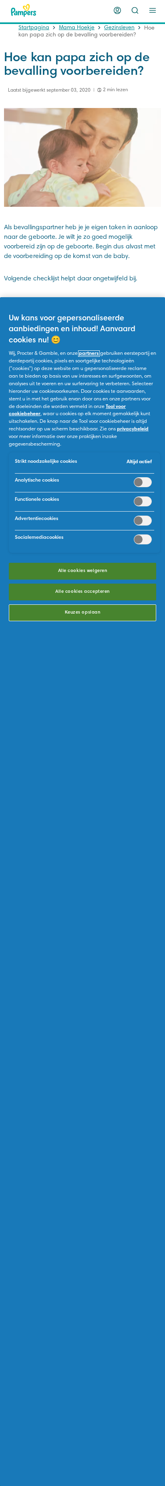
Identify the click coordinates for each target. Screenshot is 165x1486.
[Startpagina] (24, 10)
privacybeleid (133, 429)
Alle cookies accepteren (82, 592)
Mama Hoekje (77, 28)
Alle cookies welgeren (82, 571)
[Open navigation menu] (152, 10)
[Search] (135, 10)
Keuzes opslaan (83, 612)
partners (89, 353)
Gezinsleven (119, 28)
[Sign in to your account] (117, 10)
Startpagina (33, 28)
